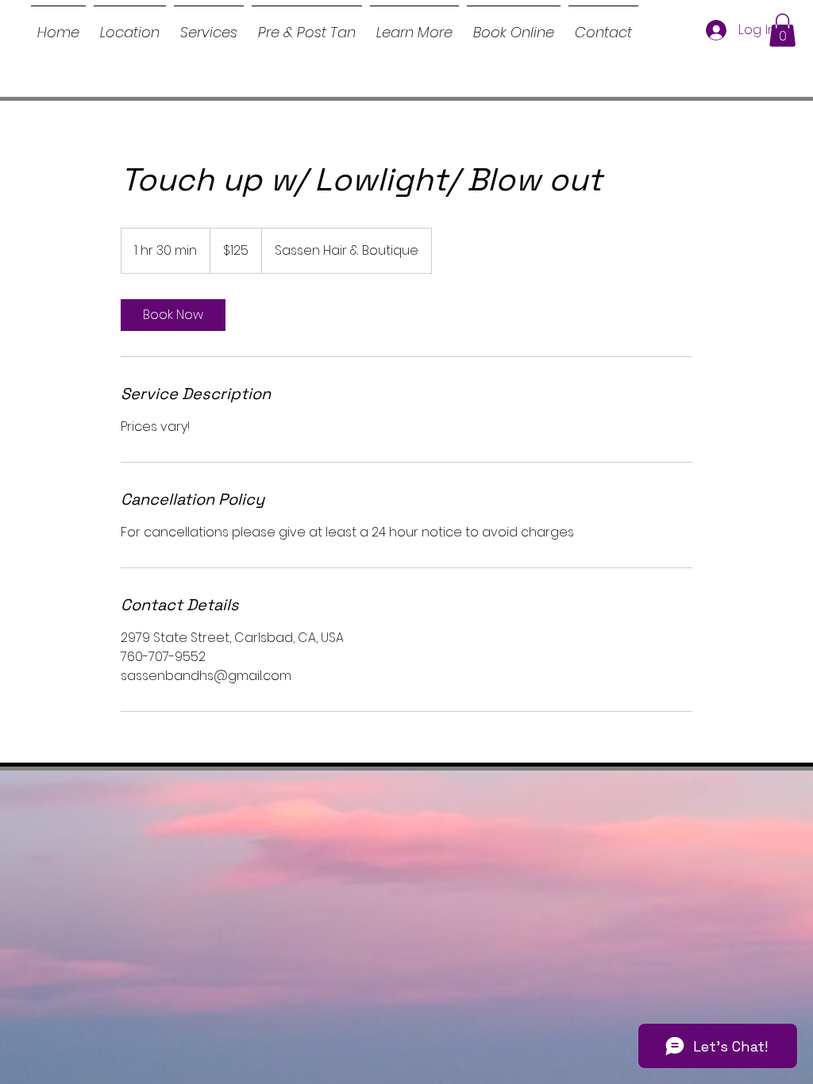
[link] (173, 315)
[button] (414, 25)
